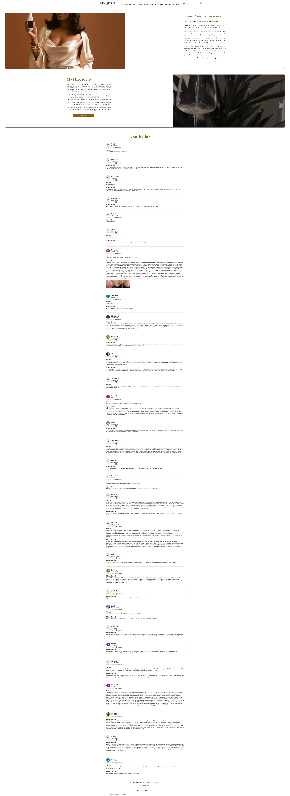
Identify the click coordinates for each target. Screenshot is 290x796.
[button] (146, 4)
